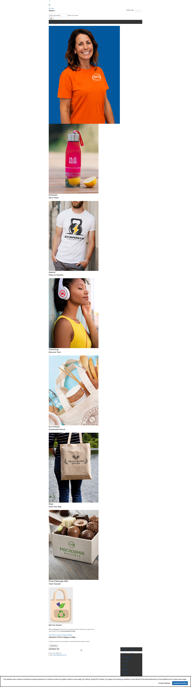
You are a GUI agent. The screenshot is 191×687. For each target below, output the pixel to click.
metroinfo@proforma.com (60, 655)
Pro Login (51, 8)
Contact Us (53, 646)
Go (51, 18)
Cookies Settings (164, 683)
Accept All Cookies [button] (180, 683)
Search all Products (73, 15)
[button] (130, 10)
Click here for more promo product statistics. (60, 635)
